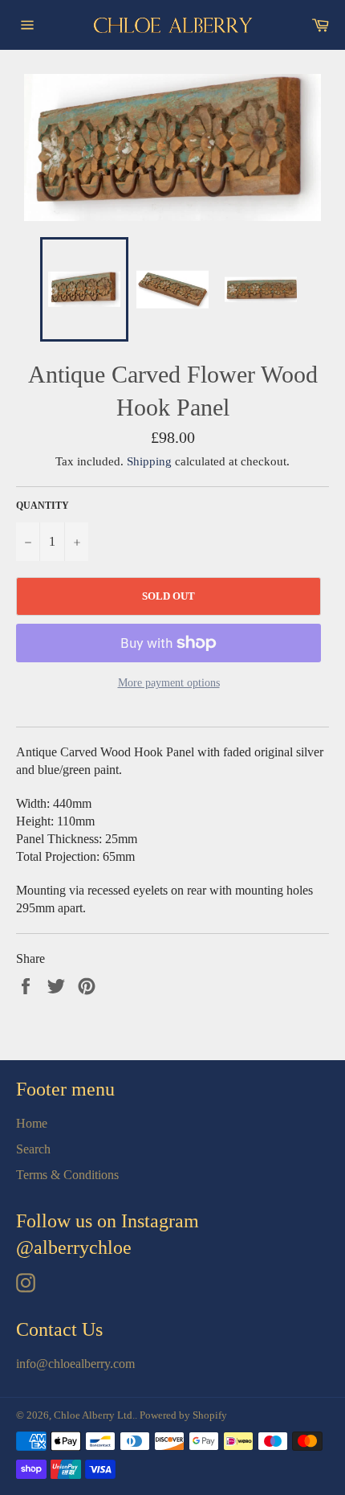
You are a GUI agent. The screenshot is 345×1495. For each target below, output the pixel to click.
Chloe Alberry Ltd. (94, 1415)
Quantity (42, 505)
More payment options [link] (169, 683)
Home (31, 1123)
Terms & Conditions (67, 1175)
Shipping (149, 461)
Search (33, 1149)
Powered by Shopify (183, 1415)
